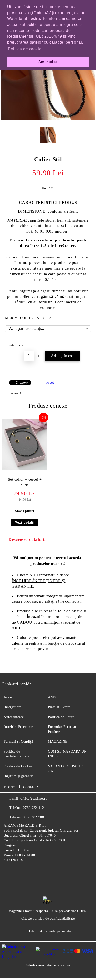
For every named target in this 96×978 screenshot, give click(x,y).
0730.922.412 (33, 808)
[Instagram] (20, 871)
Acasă (8, 697)
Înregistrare (12, 707)
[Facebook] (9, 871)
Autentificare (14, 717)
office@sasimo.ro (33, 798)
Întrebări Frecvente (18, 727)
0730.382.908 (33, 817)
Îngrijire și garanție (18, 776)
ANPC (53, 697)
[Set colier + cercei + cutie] (24, 468)
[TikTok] (30, 871)
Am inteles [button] (48, 62)
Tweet (49, 382)
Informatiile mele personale (50, 931)
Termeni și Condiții (18, 741)
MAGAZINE (57, 741)
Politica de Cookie (18, 766)
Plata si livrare (59, 707)
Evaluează (15, 393)
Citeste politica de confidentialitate (48, 918)
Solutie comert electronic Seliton (48, 965)
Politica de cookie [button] (24, 49)
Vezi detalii (25, 522)
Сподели (22, 382)
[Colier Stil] (48, 119)
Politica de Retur (61, 717)
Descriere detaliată (27, 539)
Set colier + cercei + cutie (25, 482)
